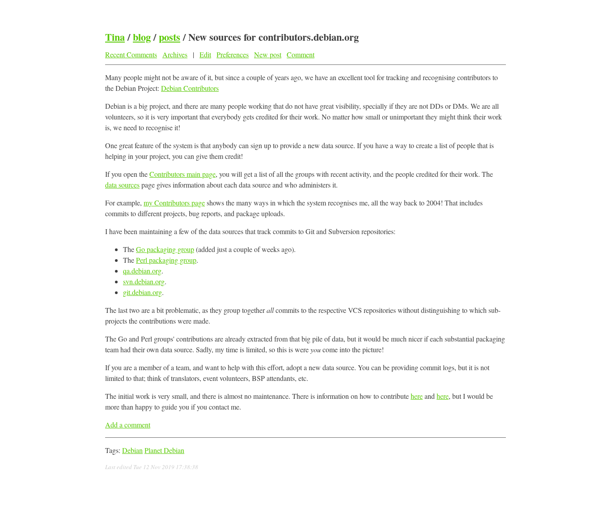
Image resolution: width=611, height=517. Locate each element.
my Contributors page (174, 202)
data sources (122, 184)
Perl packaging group (166, 260)
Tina (115, 37)
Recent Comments (131, 54)
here (417, 396)
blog (142, 37)
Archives (174, 54)
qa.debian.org (142, 270)
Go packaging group (165, 249)
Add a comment (127, 424)
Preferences (232, 54)
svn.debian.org (144, 281)
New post (267, 54)
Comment (300, 54)
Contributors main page (182, 174)
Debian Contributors (190, 88)
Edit (205, 54)
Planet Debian (164, 450)
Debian (132, 450)
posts (169, 37)
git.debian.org (142, 292)
